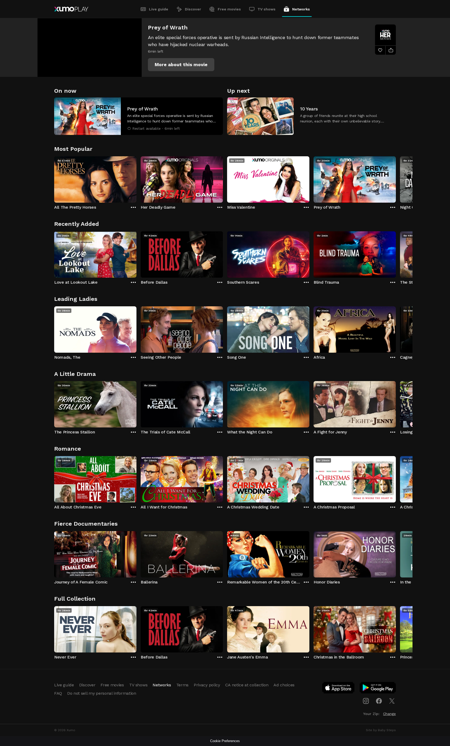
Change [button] (389, 714)
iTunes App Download (338, 688)
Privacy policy (207, 684)
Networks (301, 9)
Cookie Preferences (225, 741)
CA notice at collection (246, 684)
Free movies (229, 9)
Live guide (158, 9)
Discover (193, 9)
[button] (181, 64)
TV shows (267, 9)
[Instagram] (366, 701)
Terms (182, 684)
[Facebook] (379, 701)
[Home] (71, 9)
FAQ (58, 693)
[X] (392, 701)
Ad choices (284, 684)
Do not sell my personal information (101, 693)
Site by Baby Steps (381, 730)
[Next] (396, 178)
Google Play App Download (378, 688)
